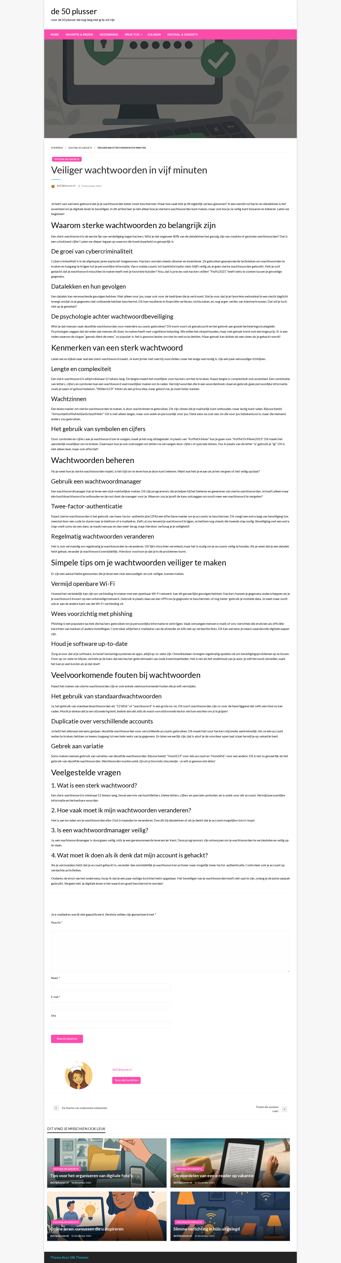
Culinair (154, 34)
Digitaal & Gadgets (183, 34)
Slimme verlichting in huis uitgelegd (206, 1228)
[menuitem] (54, 34)
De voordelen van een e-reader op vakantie (213, 1175)
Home (55, 34)
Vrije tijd (132, 34)
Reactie (57, 922)
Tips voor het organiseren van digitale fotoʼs (91, 1175)
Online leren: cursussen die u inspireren (87, 1228)
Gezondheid (109, 34)
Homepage (57, 147)
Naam (55, 978)
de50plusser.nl (66, 185)
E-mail (55, 996)
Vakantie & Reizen (79, 34)
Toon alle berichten (126, 1080)
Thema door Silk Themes (69, 1257)
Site (53, 1015)
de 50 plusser (74, 11)
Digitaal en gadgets (80, 147)
